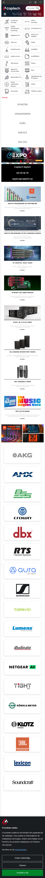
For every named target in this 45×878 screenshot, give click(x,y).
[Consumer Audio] (39, 14)
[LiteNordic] (29, 14)
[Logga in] (3, 2)
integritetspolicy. (21, 850)
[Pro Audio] (34, 14)
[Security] (24, 14)
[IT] (14, 14)
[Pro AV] (19, 14)
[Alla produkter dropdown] (7, 14)
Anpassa (22, 865)
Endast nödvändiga (22, 858)
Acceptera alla (22, 873)
